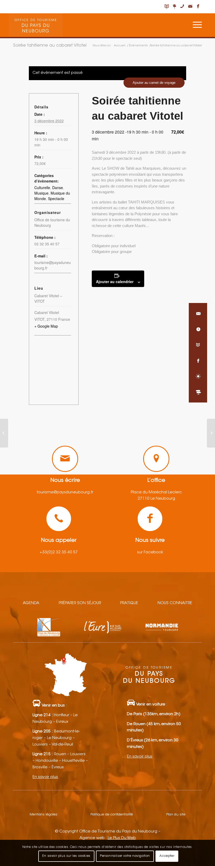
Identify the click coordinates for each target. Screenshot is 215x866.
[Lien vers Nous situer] (174, 6)
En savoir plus (45, 777)
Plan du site (175, 814)
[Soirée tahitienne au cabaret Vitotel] (4, 433)
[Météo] (198, 376)
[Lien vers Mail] (190, 6)
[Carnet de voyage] (198, 345)
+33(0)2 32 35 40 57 (59, 552)
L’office (156, 480)
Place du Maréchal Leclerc (156, 492)
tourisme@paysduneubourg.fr (65, 492)
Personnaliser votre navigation (125, 856)
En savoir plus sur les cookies (66, 856)
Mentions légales (43, 814)
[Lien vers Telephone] (182, 6)
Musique (41, 193)
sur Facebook (150, 552)
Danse (57, 187)
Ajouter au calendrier (114, 281)
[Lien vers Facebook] (198, 6)
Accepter (166, 856)
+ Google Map (46, 326)
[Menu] (197, 25)
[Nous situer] (198, 392)
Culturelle (42, 187)
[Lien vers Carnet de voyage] (166, 6)
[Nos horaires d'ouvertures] (198, 329)
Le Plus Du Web (122, 838)
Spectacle (56, 198)
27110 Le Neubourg (156, 499)
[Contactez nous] (198, 313)
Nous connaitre (175, 603)
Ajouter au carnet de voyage (154, 83)
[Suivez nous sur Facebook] (198, 360)
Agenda (31, 603)
